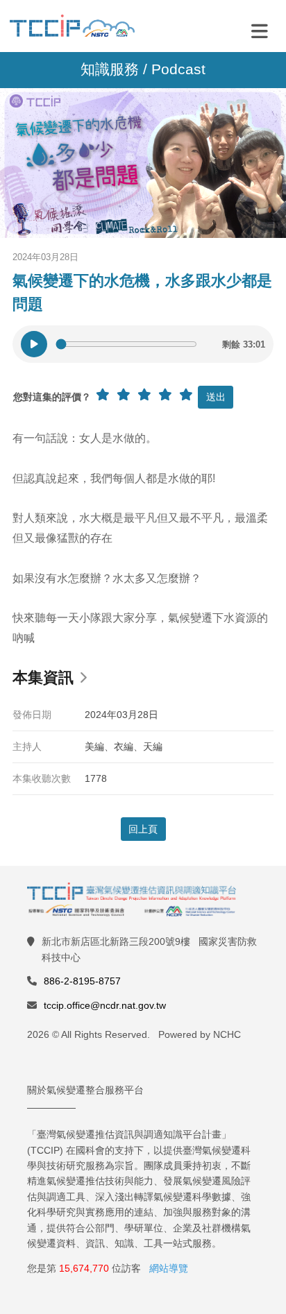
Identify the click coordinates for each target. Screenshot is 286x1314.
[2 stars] (123, 395)
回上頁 (143, 829)
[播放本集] (34, 344)
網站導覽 (168, 1268)
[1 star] (102, 395)
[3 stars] (144, 395)
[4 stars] (165, 395)
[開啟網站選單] (259, 30)
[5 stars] (186, 395)
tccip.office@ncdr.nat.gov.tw (105, 1005)
